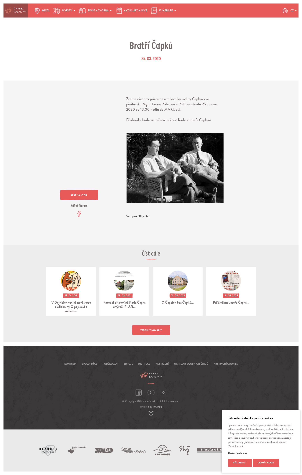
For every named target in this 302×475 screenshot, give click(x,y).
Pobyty (67, 10)
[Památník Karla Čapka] (184, 450)
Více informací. (235, 446)
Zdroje (128, 364)
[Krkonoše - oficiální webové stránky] (162, 450)
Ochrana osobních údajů (191, 364)
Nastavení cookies (226, 364)
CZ (292, 10)
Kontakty (70, 364)
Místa (45, 10)
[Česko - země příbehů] (133, 450)
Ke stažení (162, 364)
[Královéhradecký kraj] (76, 450)
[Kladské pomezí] (48, 450)
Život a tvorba (98, 10)
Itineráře (166, 10)
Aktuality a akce (135, 10)
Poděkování (110, 364)
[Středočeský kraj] (212, 450)
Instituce (144, 364)
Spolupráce (89, 364)
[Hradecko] (104, 450)
